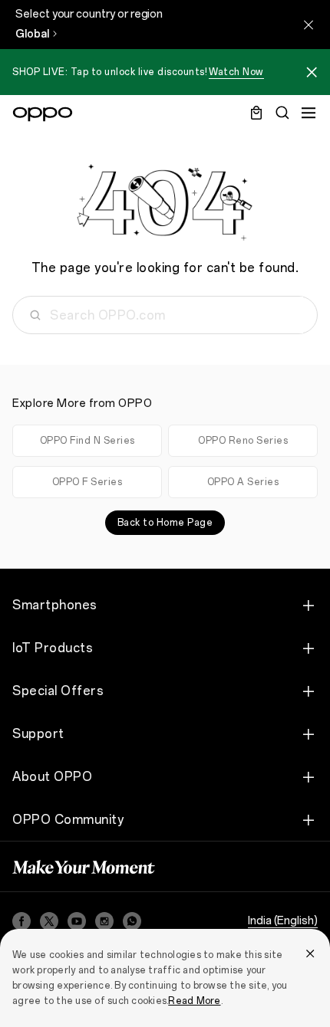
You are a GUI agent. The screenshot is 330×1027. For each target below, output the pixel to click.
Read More (194, 1001)
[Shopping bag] (256, 112)
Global (32, 34)
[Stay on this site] (308, 24)
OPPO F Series (87, 482)
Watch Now (236, 72)
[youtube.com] (77, 921)
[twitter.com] (49, 921)
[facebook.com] (21, 921)
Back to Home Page (165, 522)
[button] (312, 74)
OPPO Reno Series (243, 440)
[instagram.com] (104, 921)
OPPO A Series (243, 482)
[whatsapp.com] (132, 921)
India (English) (283, 920)
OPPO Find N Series (87, 440)
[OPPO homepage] (42, 114)
